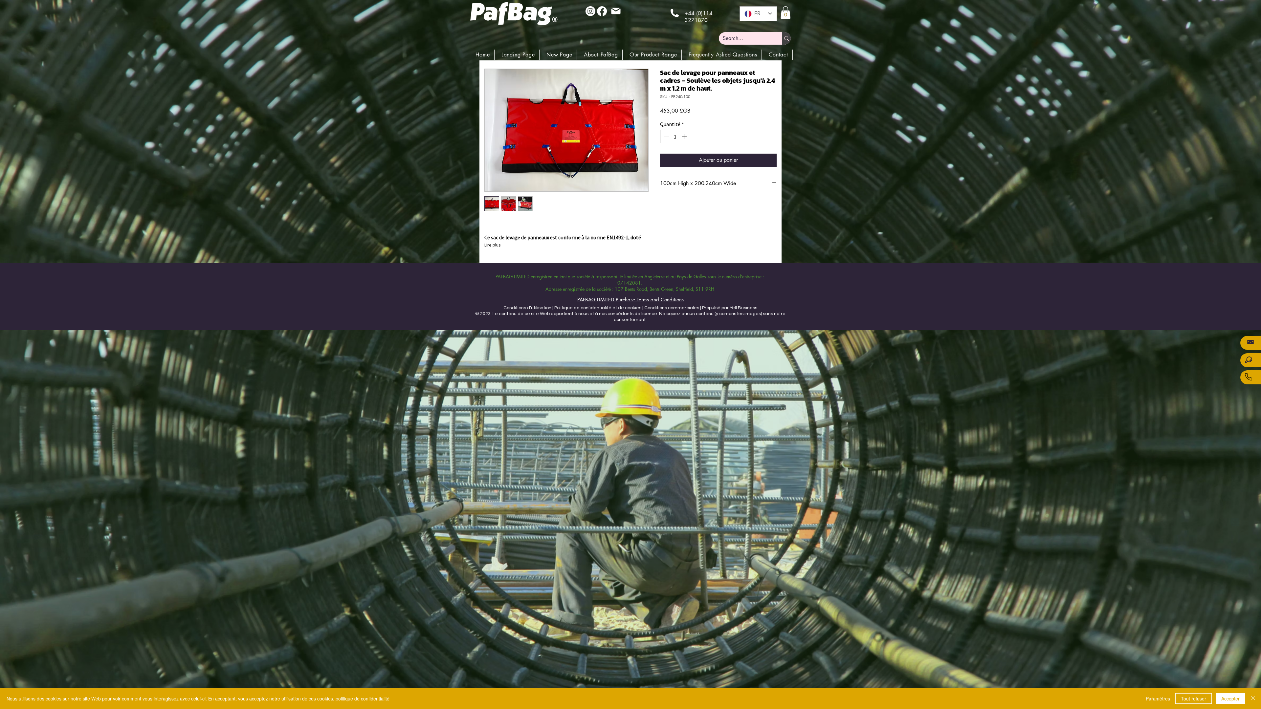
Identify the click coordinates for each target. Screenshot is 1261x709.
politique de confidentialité (362, 698)
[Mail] (615, 11)
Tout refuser (1193, 698)
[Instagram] (590, 11)
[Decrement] (665, 136)
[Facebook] (602, 11)
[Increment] (684, 136)
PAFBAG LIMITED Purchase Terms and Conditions (630, 299)
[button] (785, 12)
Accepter (1230, 698)
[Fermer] (1253, 698)
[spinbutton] (675, 136)
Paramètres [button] (1158, 698)
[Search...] (786, 38)
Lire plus (492, 245)
